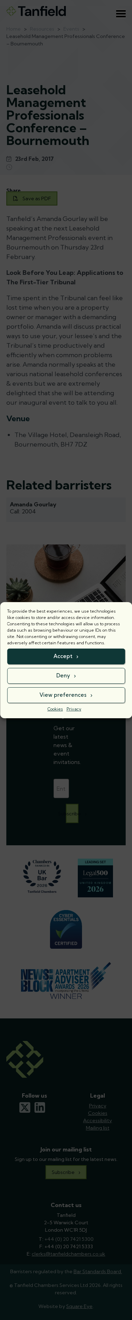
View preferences (63, 694)
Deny (63, 675)
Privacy (74, 709)
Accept (63, 656)
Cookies (55, 709)
